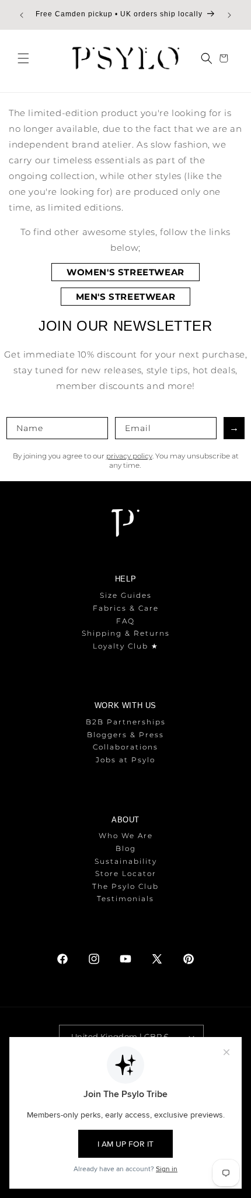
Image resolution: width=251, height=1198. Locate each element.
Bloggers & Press (125, 734)
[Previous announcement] (21, 15)
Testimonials (125, 898)
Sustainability (126, 861)
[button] (23, 58)
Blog (126, 848)
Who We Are (126, 835)
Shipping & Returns (126, 633)
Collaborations (125, 746)
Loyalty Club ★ (126, 646)
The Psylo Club (125, 886)
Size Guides (126, 595)
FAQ (125, 620)
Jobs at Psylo (125, 759)
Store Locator (125, 873)
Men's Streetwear (126, 296)
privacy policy (129, 455)
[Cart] (225, 58)
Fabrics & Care (126, 608)
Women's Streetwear (125, 272)
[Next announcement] (229, 15)
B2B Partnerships (126, 721)
